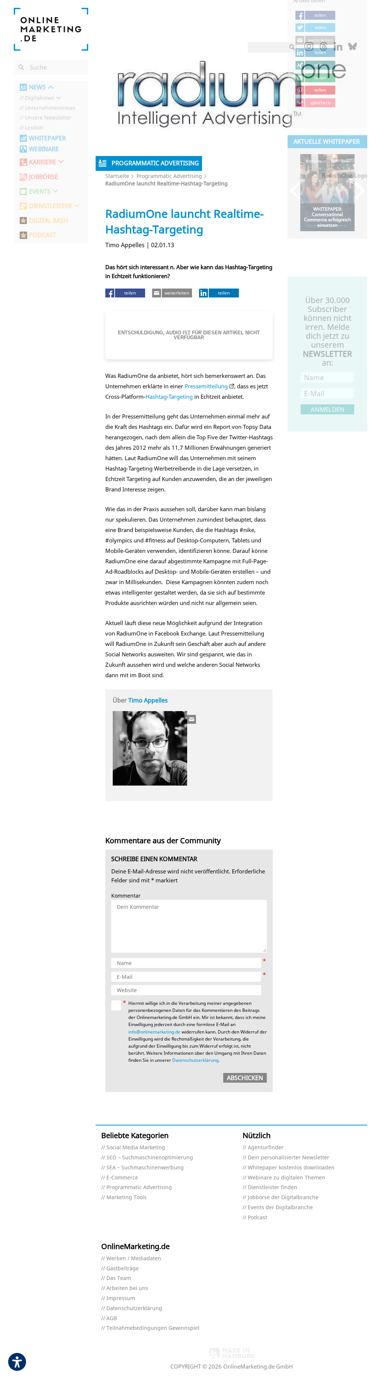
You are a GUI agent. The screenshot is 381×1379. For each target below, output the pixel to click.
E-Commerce (122, 1178)
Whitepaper (47, 138)
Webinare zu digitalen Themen (286, 1178)
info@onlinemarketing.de (154, 1032)
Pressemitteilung (206, 386)
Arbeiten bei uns (127, 1288)
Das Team (118, 1278)
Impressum (120, 1298)
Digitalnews (39, 98)
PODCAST (42, 235)
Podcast (257, 1217)
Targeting (181, 396)
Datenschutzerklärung (195, 1060)
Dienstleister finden (272, 1187)
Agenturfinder (266, 1147)
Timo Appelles (148, 700)
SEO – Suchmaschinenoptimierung (149, 1158)
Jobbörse (43, 177)
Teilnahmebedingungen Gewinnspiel (152, 1328)
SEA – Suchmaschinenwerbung (145, 1168)
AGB (111, 1318)
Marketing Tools (126, 1197)
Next (356, 191)
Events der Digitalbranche (280, 1207)
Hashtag (156, 396)
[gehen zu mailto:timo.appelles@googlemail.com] (192, 719)
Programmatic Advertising (169, 175)
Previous (298, 191)
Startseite (117, 175)
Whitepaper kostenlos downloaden (291, 1168)
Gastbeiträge (122, 1268)
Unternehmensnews (50, 108)
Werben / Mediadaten (133, 1258)
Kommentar (126, 896)
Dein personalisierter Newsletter (288, 1158)
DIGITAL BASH (48, 220)
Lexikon (34, 128)
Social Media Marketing (135, 1147)
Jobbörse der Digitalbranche (283, 1197)
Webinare (44, 149)
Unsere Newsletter (48, 118)
